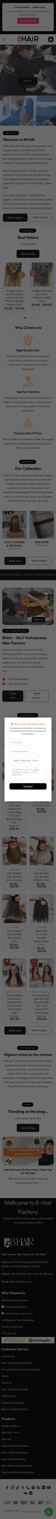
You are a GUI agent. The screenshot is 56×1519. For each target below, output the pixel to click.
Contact (28, 786)
